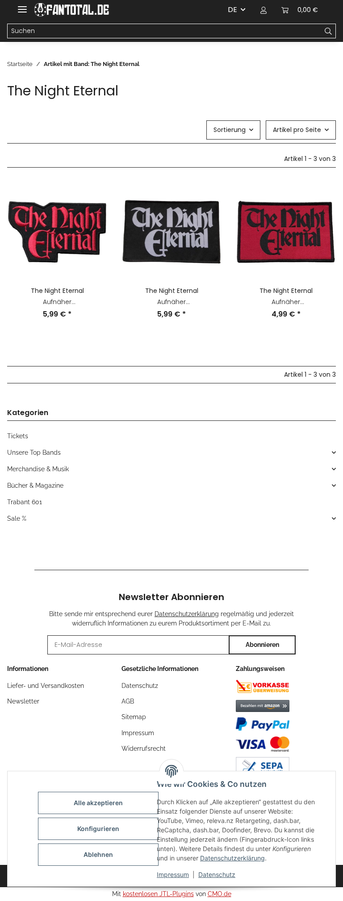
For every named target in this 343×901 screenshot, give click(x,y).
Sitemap (133, 716)
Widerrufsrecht (143, 748)
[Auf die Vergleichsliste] (92, 197)
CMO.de (219, 893)
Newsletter (23, 701)
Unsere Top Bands (34, 452)
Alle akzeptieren (98, 802)
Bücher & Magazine (35, 485)
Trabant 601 (24, 502)
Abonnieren (262, 644)
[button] (263, 10)
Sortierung (229, 129)
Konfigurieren (98, 828)
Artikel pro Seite (297, 129)
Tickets (17, 436)
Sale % (16, 518)
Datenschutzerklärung (232, 858)
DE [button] (232, 9)
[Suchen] (328, 31)
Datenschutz (216, 874)
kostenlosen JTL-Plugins (158, 893)
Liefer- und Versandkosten (45, 685)
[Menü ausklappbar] (22, 5)
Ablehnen (98, 854)
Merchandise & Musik (38, 469)
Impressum (173, 874)
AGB (127, 701)
